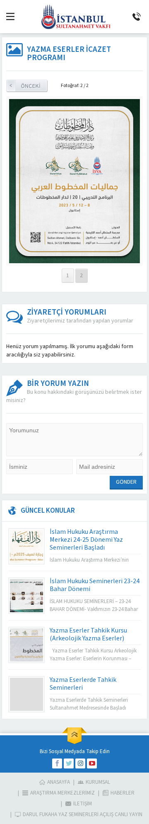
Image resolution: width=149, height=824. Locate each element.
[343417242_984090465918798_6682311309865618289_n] (74, 259)
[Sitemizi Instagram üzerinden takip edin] (80, 763)
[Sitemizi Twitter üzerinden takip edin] (69, 763)
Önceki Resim (27, 86)
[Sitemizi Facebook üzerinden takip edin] (57, 763)
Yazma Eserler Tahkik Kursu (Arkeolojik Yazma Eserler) (88, 634)
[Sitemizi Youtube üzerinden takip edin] (92, 763)
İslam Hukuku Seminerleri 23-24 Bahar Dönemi (94, 585)
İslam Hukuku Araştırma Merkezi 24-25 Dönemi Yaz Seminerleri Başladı (86, 539)
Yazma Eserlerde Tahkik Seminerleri (83, 683)
